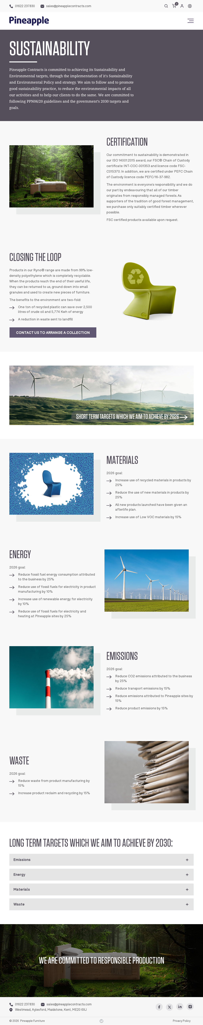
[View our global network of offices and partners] (190, 6)
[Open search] (166, 6)
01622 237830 (25, 6)
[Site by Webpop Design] (101, 1021)
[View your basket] (174, 6)
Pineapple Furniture (32, 1020)
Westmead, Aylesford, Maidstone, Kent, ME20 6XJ (51, 1010)
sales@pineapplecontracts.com (68, 6)
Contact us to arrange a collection (53, 333)
